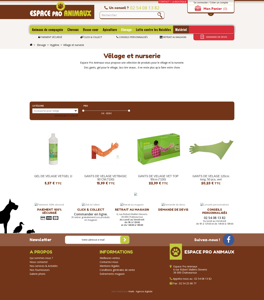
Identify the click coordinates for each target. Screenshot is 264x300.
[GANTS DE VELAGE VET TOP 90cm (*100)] (158, 149)
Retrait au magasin (174, 37)
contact (164, 1)
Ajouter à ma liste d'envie (37, 169)
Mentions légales (109, 266)
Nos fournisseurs (40, 270)
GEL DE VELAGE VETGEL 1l (53, 176)
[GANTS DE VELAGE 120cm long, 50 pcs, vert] (211, 149)
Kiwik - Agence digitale (140, 291)
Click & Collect (93, 37)
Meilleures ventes (110, 258)
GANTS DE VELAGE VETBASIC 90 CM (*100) (105, 178)
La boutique (179, 1)
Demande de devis (216, 37)
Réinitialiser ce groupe (66, 116)
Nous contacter (39, 262)
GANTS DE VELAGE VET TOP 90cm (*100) (158, 178)
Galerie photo (37, 274)
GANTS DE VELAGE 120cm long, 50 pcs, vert (211, 178)
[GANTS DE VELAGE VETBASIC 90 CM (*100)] (105, 149)
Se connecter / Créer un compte (211, 2)
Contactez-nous (109, 262)
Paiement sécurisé (51, 37)
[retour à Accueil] (31, 45)
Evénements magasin (112, 274)
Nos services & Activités (44, 266)
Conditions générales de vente (117, 270)
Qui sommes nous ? (41, 258)
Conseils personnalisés (133, 37)
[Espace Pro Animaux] (62, 10)
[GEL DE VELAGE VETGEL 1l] (53, 149)
